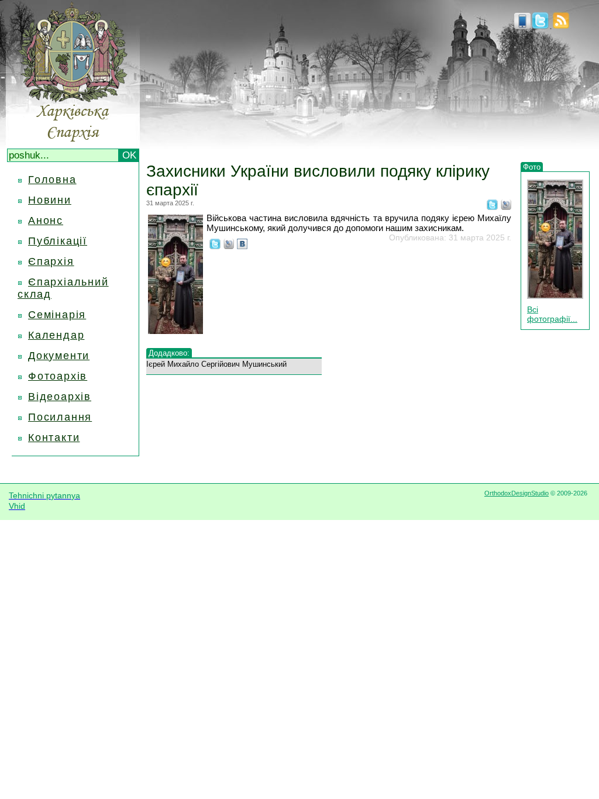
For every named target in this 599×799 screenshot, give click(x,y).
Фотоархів (57, 376)
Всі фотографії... (552, 314)
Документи (58, 355)
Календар (56, 335)
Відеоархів (59, 396)
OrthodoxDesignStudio (516, 493)
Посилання (60, 417)
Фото (532, 167)
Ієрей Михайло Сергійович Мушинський (216, 364)
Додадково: (169, 353)
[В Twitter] (492, 206)
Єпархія (51, 261)
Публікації (57, 241)
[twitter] (540, 26)
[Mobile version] (522, 26)
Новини (49, 200)
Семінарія (57, 315)
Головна (52, 179)
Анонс (45, 220)
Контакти (54, 437)
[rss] (561, 26)
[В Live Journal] (506, 206)
